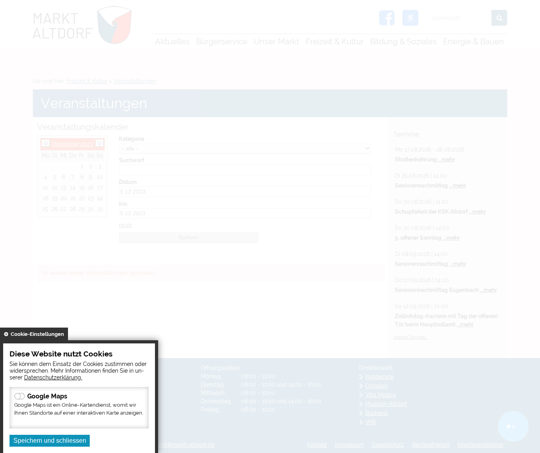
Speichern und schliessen (49, 440)
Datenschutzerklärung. (53, 377)
